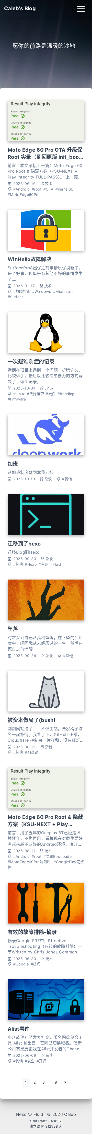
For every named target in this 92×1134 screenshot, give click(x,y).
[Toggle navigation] (81, 8)
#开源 (41, 1061)
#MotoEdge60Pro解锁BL (30, 862)
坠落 (13, 629)
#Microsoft (63, 291)
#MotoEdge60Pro (24, 194)
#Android (21, 189)
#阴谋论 (31, 752)
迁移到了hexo (24, 544)
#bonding (66, 394)
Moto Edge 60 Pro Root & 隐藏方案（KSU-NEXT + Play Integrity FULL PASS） (45, 824)
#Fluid (55, 564)
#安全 (29, 1061)
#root (37, 189)
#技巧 (35, 964)
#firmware (17, 399)
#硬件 (50, 394)
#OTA (48, 189)
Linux (49, 388)
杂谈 (48, 479)
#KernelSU (64, 189)
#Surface (16, 297)
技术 (48, 183)
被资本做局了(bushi (31, 720)
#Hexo (31, 564)
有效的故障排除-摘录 (32, 932)
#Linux (19, 394)
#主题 (43, 564)
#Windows (41, 291)
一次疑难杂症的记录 (31, 362)
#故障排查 (21, 291)
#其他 (67, 479)
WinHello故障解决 (29, 259)
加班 (13, 464)
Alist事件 (19, 1029)
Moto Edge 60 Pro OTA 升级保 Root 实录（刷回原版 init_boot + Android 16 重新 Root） (45, 157)
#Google (21, 964)
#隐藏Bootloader (58, 856)
